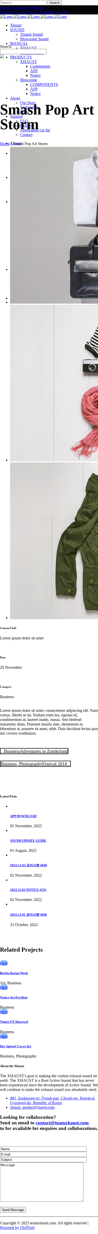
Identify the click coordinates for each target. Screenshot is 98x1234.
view (4, 963)
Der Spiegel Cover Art (15, 1046)
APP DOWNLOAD (23, 816)
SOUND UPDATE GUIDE (28, 841)
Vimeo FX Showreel (14, 1022)
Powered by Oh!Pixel (17, 1227)
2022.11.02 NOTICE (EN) (28, 890)
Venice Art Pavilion (13, 997)
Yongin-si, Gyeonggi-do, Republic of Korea (34, 12)
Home (5, 144)
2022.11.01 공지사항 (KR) (28, 914)
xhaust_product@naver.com (22, 7)
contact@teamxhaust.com (62, 1122)
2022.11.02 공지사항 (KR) (28, 865)
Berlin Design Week (14, 973)
